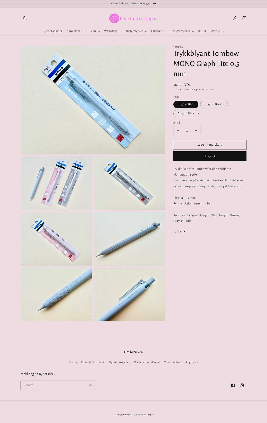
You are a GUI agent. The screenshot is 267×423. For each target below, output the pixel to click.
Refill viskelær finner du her (192, 203)
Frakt (187, 89)
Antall (176, 122)
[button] (25, 18)
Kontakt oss (88, 362)
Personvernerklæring (147, 362)
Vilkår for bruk (173, 362)
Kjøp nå (209, 156)
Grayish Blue (186, 104)
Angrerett (192, 362)
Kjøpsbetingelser (119, 362)
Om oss (73, 362)
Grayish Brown (214, 104)
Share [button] (181, 231)
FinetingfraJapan (129, 415)
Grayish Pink (186, 113)
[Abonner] (89, 385)
